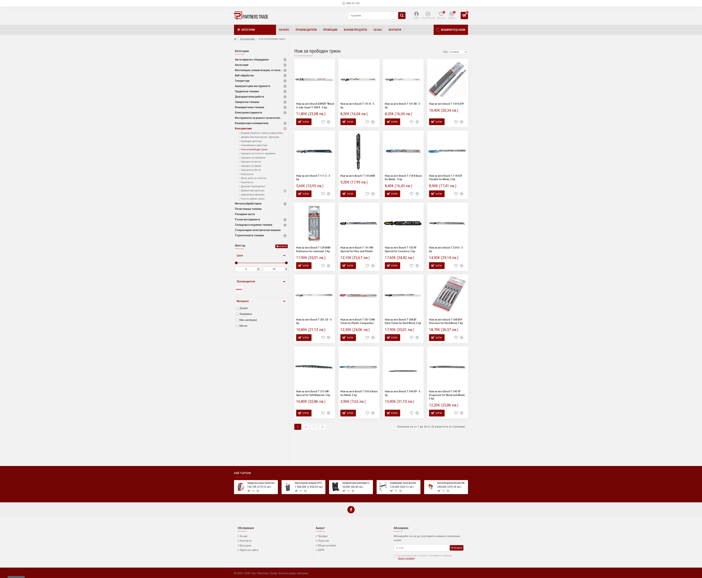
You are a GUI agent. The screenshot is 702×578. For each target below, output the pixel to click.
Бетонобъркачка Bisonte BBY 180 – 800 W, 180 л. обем (452, 483)
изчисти (283, 246)
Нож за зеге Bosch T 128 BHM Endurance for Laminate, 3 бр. (313, 249)
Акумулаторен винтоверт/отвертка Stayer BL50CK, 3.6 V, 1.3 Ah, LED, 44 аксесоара (356, 483)
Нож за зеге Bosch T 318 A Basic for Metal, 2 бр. (359, 393)
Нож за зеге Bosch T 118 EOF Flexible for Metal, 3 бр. (445, 177)
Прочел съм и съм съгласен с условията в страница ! (424, 557)
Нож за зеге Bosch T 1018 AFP (446, 103)
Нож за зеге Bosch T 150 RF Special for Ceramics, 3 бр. (400, 249)
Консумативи (247, 38)
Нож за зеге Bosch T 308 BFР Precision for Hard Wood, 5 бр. (446, 321)
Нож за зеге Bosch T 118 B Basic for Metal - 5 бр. (403, 177)
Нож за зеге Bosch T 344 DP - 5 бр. (402, 393)
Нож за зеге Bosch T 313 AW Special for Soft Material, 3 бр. (313, 393)
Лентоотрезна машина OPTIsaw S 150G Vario (309, 483)
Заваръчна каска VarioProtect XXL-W (261, 483)
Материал (243, 301)
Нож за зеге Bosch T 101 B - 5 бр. (357, 105)
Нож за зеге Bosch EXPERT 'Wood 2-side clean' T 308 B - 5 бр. (315, 105)
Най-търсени (242, 473)
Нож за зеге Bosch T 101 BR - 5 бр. (402, 105)
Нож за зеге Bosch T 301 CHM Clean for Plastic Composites (357, 321)
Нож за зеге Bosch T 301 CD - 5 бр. (314, 321)
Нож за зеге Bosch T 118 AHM (357, 175)
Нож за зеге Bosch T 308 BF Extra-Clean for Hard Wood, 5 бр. (403, 321)
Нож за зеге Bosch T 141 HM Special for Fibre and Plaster (356, 249)
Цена (240, 255)
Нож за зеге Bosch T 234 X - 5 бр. (446, 249)
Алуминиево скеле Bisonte (403, 483)
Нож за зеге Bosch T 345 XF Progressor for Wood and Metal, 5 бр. (447, 395)
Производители (246, 281)
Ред (445, 52)
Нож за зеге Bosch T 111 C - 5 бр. (313, 177)
